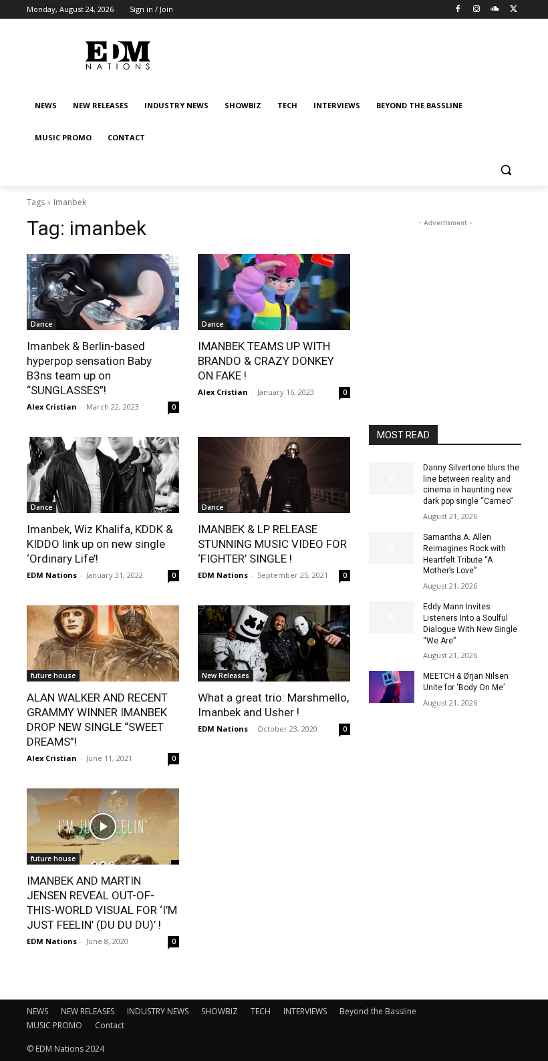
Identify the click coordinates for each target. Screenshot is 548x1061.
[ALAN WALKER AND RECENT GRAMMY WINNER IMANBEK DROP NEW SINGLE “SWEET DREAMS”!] (103, 643)
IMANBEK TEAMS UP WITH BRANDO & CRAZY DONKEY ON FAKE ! (266, 360)
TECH (261, 1011)
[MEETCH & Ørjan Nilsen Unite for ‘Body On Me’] (391, 687)
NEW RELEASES (87, 1011)
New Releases (225, 675)
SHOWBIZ (219, 1011)
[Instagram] (477, 9)
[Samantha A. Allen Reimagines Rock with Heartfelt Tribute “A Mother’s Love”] (391, 548)
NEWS (37, 1011)
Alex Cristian (52, 407)
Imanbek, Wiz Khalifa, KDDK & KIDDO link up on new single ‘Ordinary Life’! (100, 543)
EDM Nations (52, 575)
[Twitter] (513, 9)
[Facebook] (458, 9)
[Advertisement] (445, 296)
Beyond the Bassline (377, 1011)
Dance (41, 324)
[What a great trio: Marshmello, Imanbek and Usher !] (274, 643)
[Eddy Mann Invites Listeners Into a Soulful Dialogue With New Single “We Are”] (391, 617)
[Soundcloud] (495, 9)
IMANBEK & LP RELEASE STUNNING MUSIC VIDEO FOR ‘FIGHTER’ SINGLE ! (272, 543)
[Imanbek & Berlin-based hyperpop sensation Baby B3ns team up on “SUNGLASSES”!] (103, 292)
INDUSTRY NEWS (157, 1011)
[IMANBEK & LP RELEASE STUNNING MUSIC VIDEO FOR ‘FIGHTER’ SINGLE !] (274, 475)
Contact (109, 1025)
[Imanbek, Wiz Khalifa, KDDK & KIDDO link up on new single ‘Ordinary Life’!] (103, 475)
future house (53, 675)
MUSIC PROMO (54, 1025)
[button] (505, 170)
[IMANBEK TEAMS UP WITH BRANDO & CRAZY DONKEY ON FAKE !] (274, 292)
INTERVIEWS (305, 1011)
